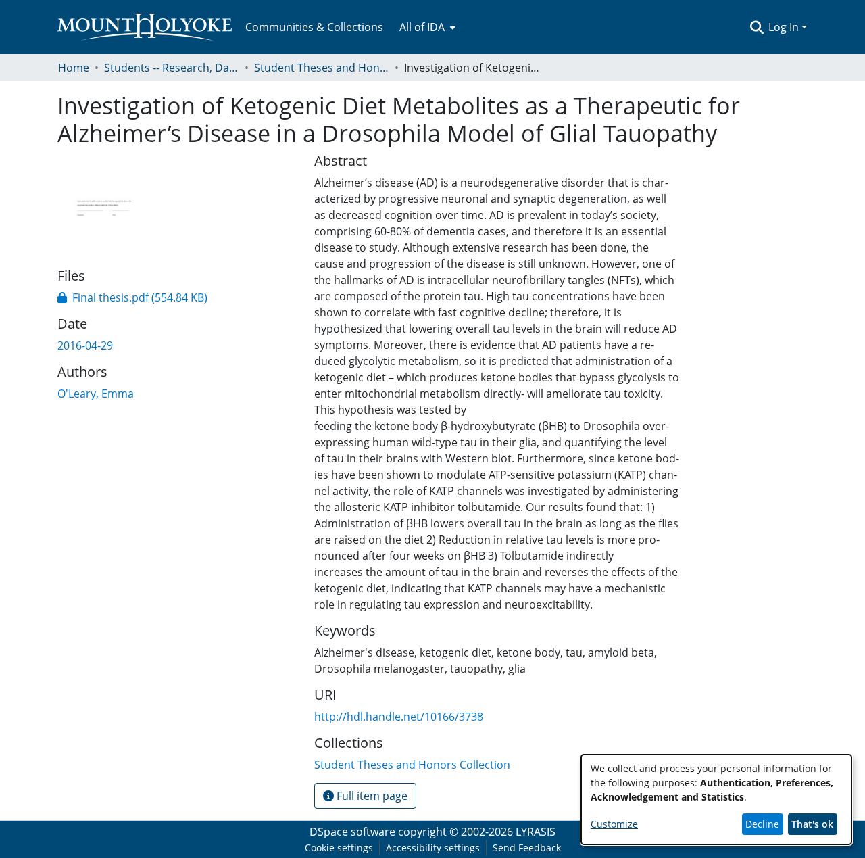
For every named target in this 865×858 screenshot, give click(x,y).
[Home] (144, 27)
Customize (614, 823)
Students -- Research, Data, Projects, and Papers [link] (171, 67)
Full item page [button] (370, 795)
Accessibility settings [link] (433, 847)
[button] (756, 27)
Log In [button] (784, 27)
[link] (132, 297)
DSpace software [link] (352, 831)
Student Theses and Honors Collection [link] (321, 67)
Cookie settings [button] (339, 847)
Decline (762, 823)
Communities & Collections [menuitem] (314, 27)
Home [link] (73, 67)
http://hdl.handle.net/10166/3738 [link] (398, 716)
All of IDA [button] (422, 27)
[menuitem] (426, 27)
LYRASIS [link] (535, 831)
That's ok (812, 823)
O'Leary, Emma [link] (95, 393)
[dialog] (716, 799)
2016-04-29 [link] (85, 345)
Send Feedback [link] (527, 847)
